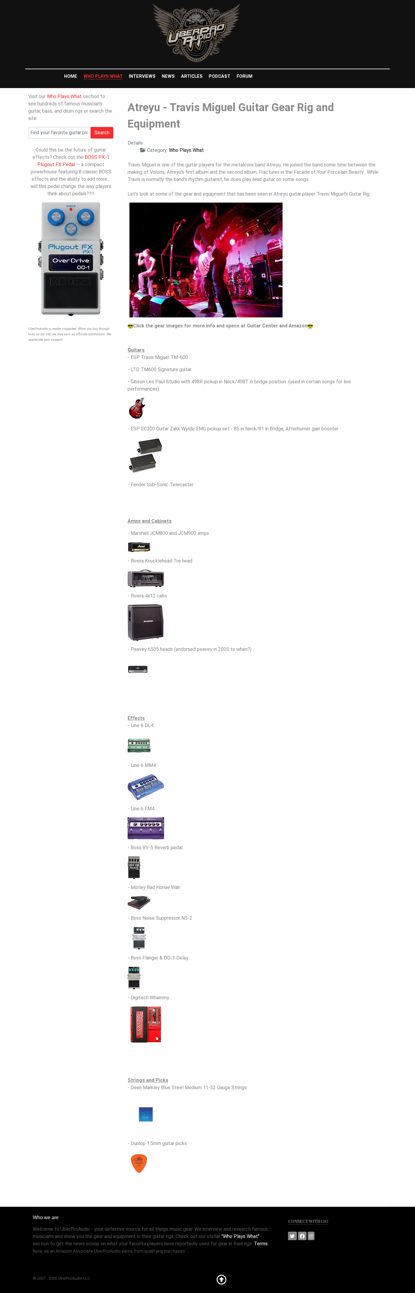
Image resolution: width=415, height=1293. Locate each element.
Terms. (261, 1244)
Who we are (46, 1217)
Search (101, 132)
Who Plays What (64, 96)
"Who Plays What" (240, 1236)
